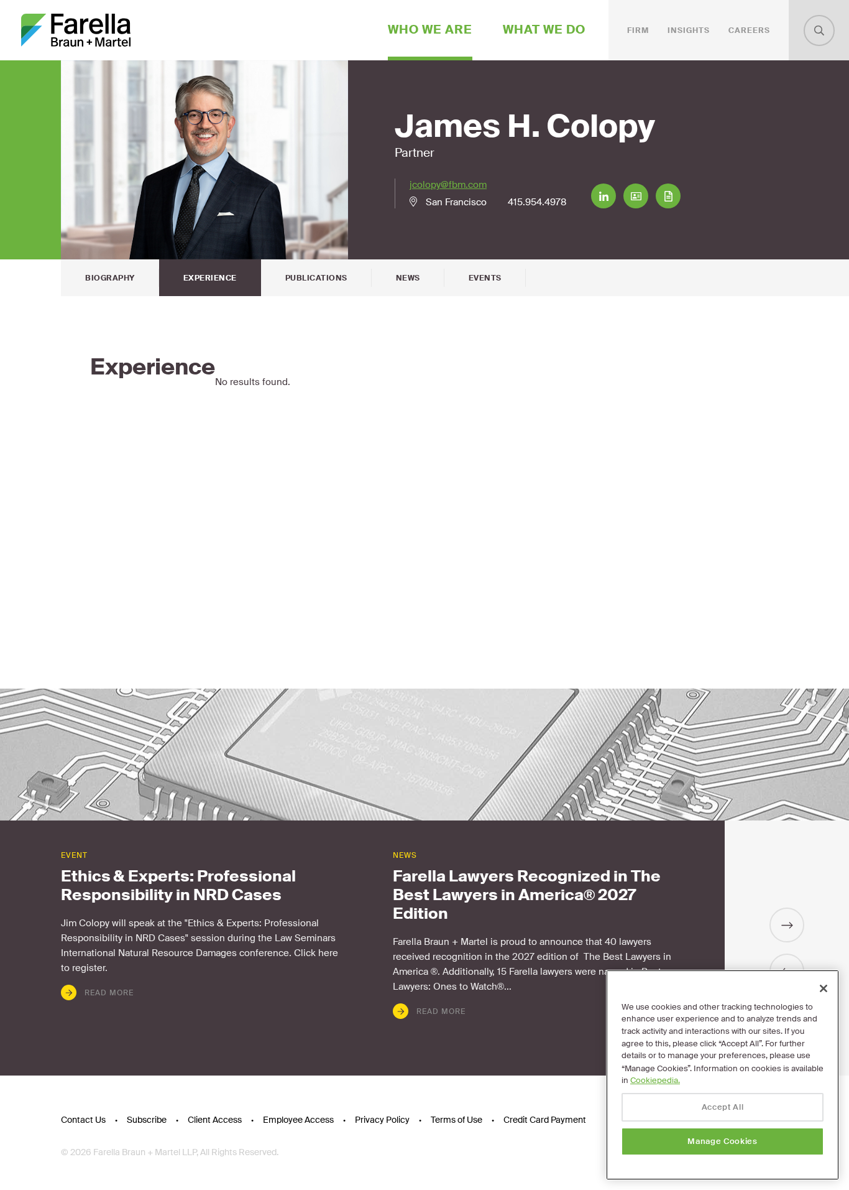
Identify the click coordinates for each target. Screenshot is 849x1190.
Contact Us (83, 1119)
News (408, 278)
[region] (722, 1075)
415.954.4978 (537, 202)
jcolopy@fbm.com (448, 185)
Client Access (215, 1119)
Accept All (723, 1107)
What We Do (544, 29)
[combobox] (819, 30)
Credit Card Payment (544, 1119)
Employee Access (298, 1119)
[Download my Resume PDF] (668, 196)
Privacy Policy (382, 1119)
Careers (749, 30)
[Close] (823, 988)
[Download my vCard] (635, 196)
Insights (689, 30)
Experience (210, 278)
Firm (638, 30)
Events (485, 278)
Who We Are (430, 29)
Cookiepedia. (655, 1080)
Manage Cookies (722, 1141)
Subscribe (147, 1119)
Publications (316, 278)
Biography (110, 278)
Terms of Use (456, 1119)
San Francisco (456, 202)
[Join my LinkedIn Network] (603, 196)
